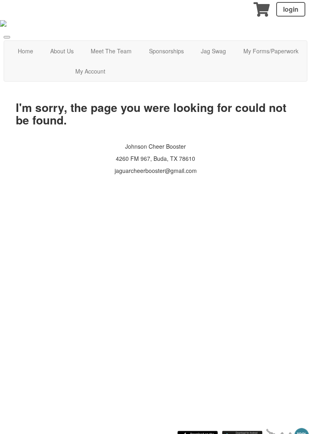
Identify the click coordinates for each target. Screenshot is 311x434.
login (290, 9)
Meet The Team (111, 51)
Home (25, 51)
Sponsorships (166, 51)
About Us (62, 51)
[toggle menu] (7, 37)
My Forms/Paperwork (270, 51)
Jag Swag (213, 51)
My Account (90, 71)
